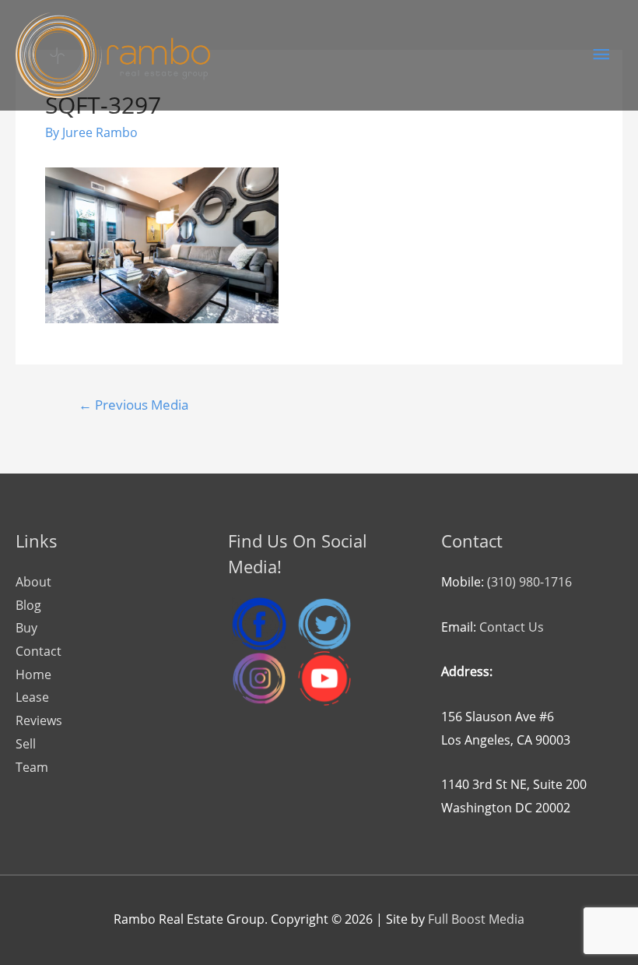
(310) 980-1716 (529, 581)
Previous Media (133, 405)
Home (33, 674)
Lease (32, 697)
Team (32, 767)
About (33, 581)
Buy (26, 627)
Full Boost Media (476, 919)
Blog (28, 605)
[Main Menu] (601, 55)
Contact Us (511, 627)
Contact (38, 651)
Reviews (39, 720)
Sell (26, 743)
